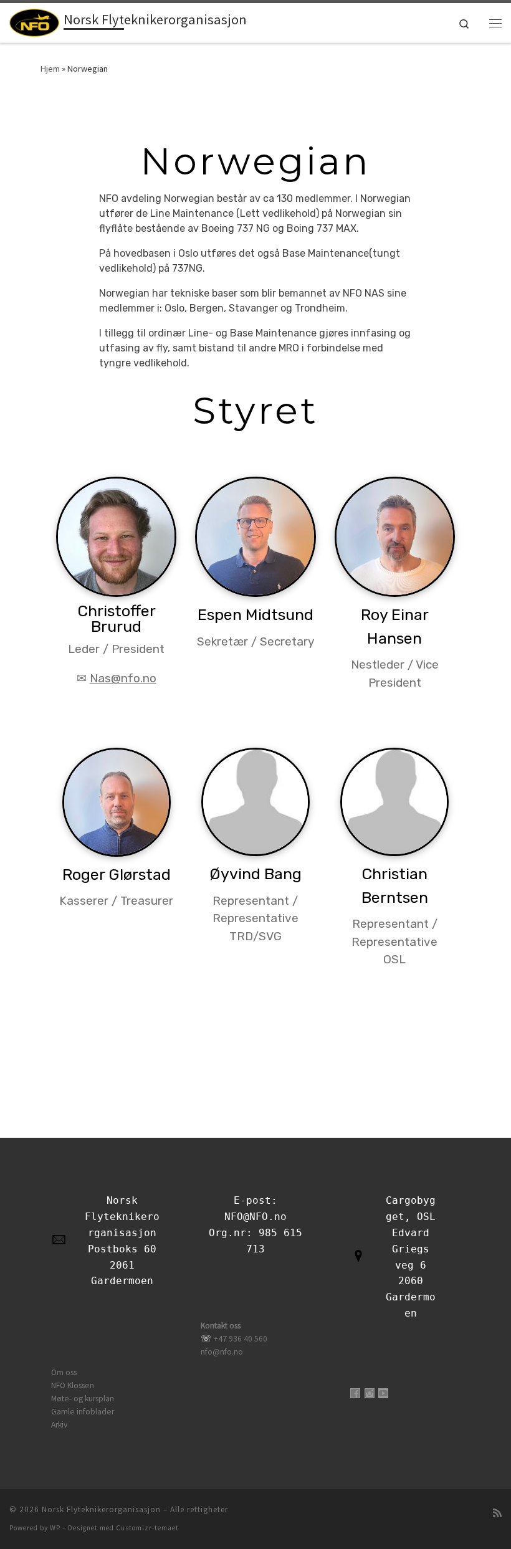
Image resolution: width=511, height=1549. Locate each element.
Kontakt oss (221, 1325)
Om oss (64, 1372)
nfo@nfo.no (222, 1351)
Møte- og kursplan (82, 1398)
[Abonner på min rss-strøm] (497, 1513)
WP (55, 1527)
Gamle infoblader (82, 1411)
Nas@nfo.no (123, 678)
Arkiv (59, 1424)
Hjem (50, 68)
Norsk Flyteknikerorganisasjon (101, 1509)
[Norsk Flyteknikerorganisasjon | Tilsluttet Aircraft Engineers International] (34, 21)
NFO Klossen (72, 1385)
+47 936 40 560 (240, 1338)
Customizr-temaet (147, 1527)
